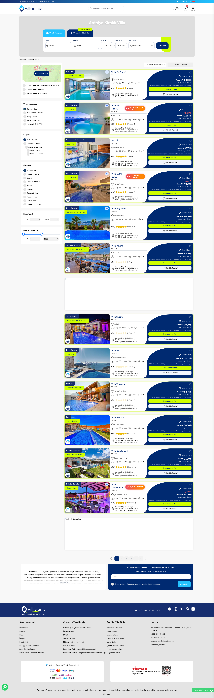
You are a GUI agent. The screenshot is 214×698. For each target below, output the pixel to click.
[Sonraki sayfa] (146, 558)
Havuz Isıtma (32, 201)
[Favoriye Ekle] (190, 72)
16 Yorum (130, 467)
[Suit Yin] (87, 153)
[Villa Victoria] (87, 396)
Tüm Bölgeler (32, 140)
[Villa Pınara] (87, 258)
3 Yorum (130, 124)
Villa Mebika (117, 417)
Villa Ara (162, 46)
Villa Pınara (117, 245)
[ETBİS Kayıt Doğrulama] (166, 671)
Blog (21, 635)
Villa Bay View (118, 208)
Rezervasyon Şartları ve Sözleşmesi (77, 628)
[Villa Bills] (87, 363)
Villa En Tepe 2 (115, 107)
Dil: (190, 1)
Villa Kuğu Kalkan (116, 175)
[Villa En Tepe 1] (87, 85)
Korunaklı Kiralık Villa (114, 628)
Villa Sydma (117, 317)
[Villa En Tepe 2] (87, 118)
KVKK (65, 635)
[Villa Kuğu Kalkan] (87, 186)
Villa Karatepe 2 (117, 486)
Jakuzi (29, 178)
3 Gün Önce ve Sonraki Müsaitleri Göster (43, 85)
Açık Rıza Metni (69, 645)
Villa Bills (115, 350)
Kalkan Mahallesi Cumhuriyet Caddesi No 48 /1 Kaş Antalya (171, 629)
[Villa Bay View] (87, 223)
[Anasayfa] (30, 8)
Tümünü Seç (32, 109)
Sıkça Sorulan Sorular (27, 649)
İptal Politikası (68, 631)
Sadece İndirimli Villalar (35, 89)
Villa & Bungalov (55, 33)
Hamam (30, 189)
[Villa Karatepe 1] (87, 463)
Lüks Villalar (111, 642)
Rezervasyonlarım (158, 645)
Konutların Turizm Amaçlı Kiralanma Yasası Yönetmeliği (84, 653)
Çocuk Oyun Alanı (34, 204)
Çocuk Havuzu (33, 174)
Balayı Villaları (112, 631)
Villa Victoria (118, 384)
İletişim (22, 638)
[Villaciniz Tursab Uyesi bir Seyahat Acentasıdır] (129, 294)
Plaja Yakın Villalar (113, 653)
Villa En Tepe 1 (118, 72)
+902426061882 (158, 634)
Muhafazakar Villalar (114, 649)
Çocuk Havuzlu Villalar (115, 645)
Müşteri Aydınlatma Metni (73, 642)
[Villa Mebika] (87, 430)
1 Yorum (130, 227)
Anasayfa (22, 59)
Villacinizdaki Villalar (82, 31)
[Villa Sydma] (87, 329)
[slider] (23, 234)
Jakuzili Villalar (112, 635)
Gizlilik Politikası (69, 638)
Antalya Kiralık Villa (34, 59)
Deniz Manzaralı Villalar (116, 638)
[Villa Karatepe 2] (87, 497)
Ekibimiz (22, 631)
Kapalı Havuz (32, 197)
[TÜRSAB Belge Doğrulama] (146, 668)
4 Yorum (130, 88)
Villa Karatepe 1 (119, 451)
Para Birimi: (182, 1)
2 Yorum (130, 192)
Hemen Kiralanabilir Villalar (37, 93)
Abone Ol (184, 584)
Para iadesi (23, 642)
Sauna (29, 185)
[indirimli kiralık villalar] (129, 534)
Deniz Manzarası (33, 182)
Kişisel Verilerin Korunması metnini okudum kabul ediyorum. (138, 584)
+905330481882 (158, 637)
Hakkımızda (23, 628)
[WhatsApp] (5, 687)
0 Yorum (130, 262)
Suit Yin (115, 140)
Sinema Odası (32, 193)
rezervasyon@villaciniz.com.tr (162, 641)
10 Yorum (130, 503)
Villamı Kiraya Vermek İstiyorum (31, 653)
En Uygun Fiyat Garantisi (29, 645)
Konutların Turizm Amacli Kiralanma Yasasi (79, 649)
